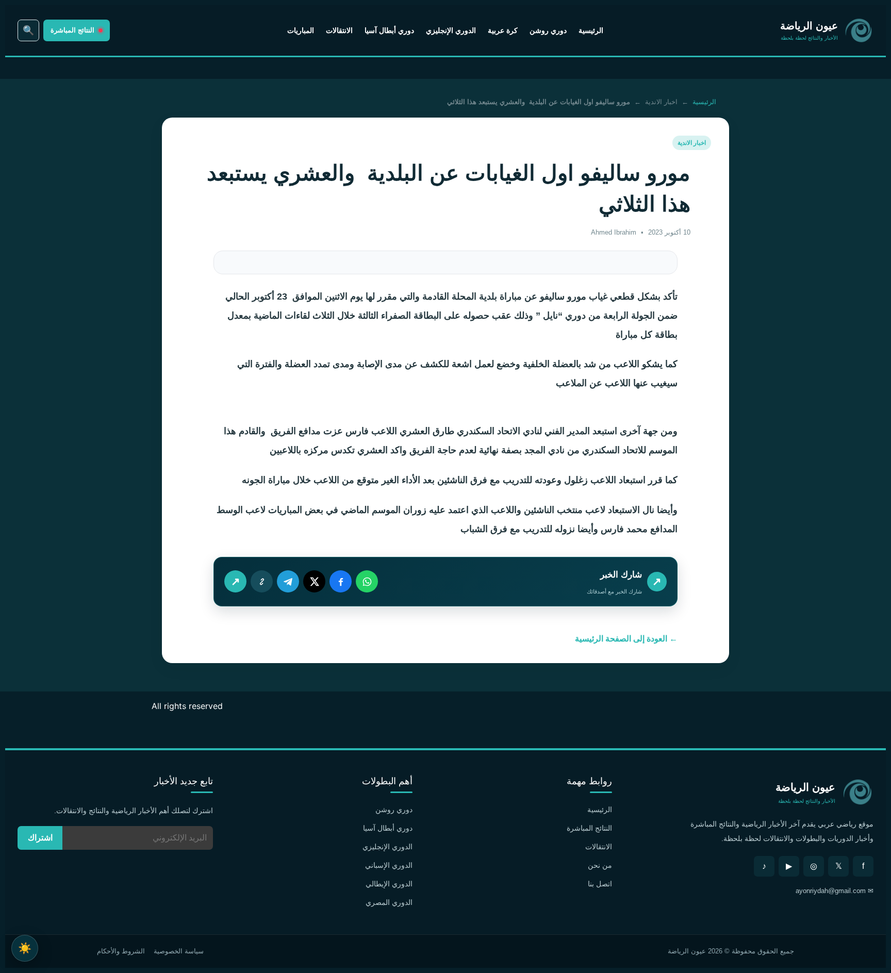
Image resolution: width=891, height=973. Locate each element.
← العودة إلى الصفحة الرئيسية (626, 638)
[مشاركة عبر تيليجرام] (288, 581)
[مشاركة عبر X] (314, 581)
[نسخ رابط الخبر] (262, 581)
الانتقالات (339, 30)
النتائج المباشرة (589, 828)
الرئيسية (591, 30)
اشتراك (40, 837)
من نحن (600, 865)
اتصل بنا (600, 884)
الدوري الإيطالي (389, 884)
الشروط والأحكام (121, 951)
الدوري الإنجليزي (451, 30)
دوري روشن (548, 30)
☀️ (24, 948)
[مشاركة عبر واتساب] (367, 581)
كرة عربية (503, 30)
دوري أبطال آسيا (389, 30)
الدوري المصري (389, 902)
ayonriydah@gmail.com (831, 891)
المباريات (300, 30)
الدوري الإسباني (388, 865)
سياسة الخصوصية (179, 951)
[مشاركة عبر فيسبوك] (340, 581)
